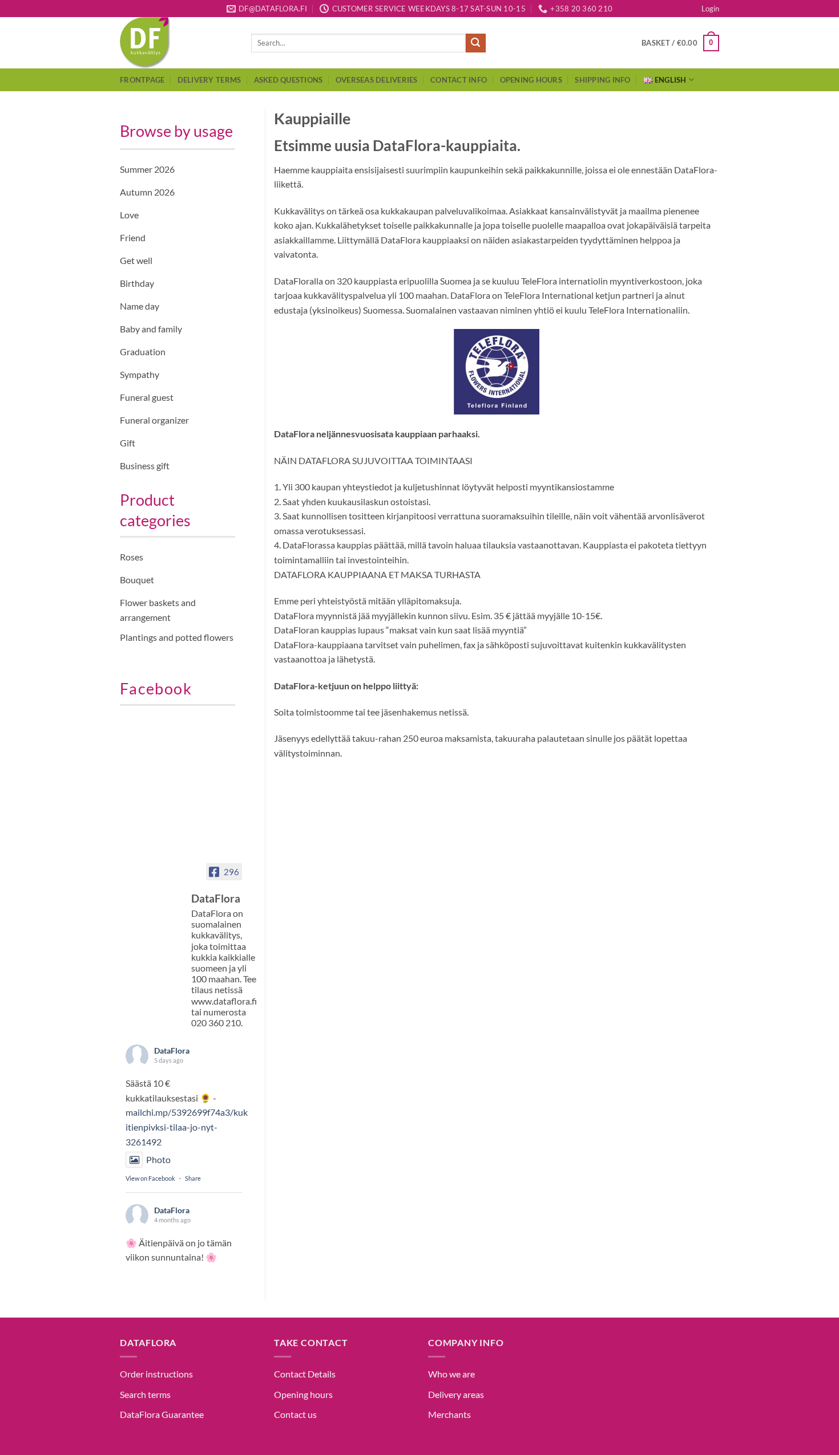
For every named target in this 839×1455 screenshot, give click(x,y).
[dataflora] (177, 42)
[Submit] (475, 43)
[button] (710, 8)
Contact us (295, 1414)
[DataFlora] (154, 888)
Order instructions (156, 1373)
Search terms (145, 1394)
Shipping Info (602, 79)
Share (193, 1178)
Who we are (451, 1373)
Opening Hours (531, 79)
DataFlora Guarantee (162, 1414)
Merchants (449, 1414)
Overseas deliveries (377, 79)
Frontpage (142, 79)
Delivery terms (209, 79)
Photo (158, 1159)
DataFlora (171, 1050)
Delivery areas (456, 1394)
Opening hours (303, 1394)
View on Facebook (150, 1178)
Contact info (458, 79)
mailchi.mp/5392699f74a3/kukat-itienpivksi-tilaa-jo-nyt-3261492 (192, 1127)
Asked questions (288, 79)
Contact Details (305, 1373)
